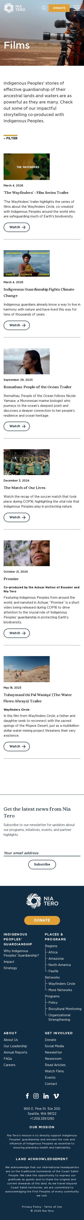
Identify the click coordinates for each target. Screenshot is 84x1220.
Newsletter (53, 1052)
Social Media (54, 1046)
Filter (11, 138)
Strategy (10, 968)
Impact (9, 962)
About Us (11, 1040)
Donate (59, 8)
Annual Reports (15, 1052)
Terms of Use (53, 1206)
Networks (52, 977)
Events (50, 1077)
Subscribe (42, 864)
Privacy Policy (31, 1206)
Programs (52, 996)
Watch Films (54, 1071)
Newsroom (53, 1058)
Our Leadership (15, 1046)
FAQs (8, 1058)
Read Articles (55, 1065)
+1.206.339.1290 (42, 1118)
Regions (51, 946)
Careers (9, 1065)
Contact (51, 1084)
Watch (14, 227)
